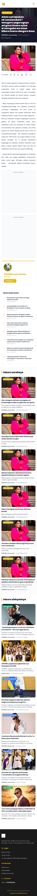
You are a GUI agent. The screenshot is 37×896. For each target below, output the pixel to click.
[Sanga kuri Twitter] (14, 74)
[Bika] (31, 74)
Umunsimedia (6, 870)
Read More (9, 281)
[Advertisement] (18, 192)
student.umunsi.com (8, 873)
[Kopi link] (26, 74)
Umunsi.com (5, 867)
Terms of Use (6, 855)
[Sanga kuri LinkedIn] (22, 74)
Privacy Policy (6, 852)
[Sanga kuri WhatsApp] (18, 74)
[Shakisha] (33, 4)
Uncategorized (7, 12)
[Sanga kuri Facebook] (10, 74)
